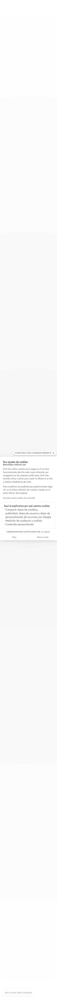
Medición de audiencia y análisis (23, 520)
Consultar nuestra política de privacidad (19, 498)
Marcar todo (42, 537)
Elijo (14, 537)
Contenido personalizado (19, 524)
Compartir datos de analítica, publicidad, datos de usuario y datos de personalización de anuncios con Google (28, 513)
